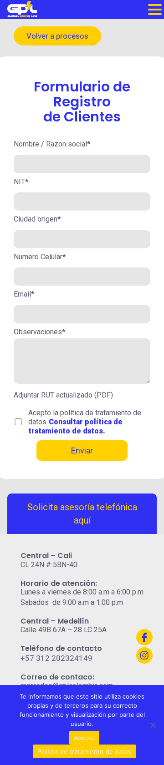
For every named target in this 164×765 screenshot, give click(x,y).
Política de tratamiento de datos (84, 751)
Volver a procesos (57, 35)
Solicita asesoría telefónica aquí (82, 514)
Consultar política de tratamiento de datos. (75, 426)
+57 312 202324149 (56, 658)
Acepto (84, 737)
